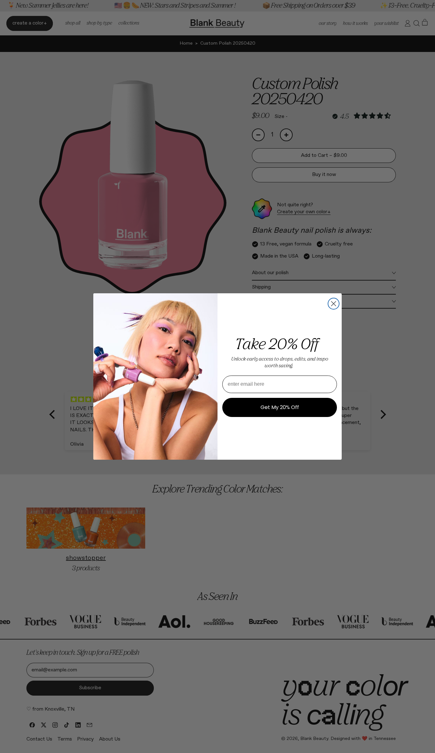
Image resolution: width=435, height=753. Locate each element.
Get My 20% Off (279, 407)
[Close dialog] (333, 303)
